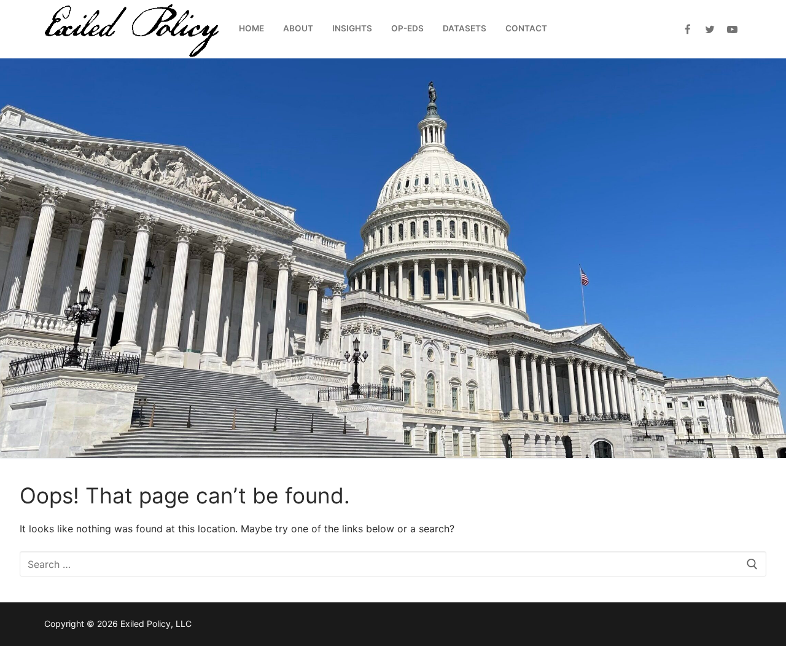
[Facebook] (687, 29)
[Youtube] (732, 29)
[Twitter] (710, 29)
